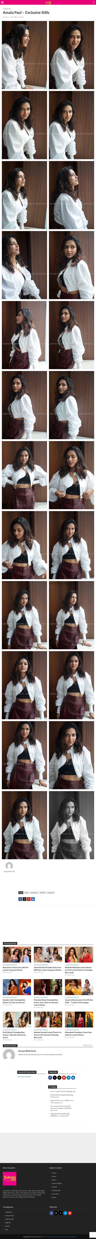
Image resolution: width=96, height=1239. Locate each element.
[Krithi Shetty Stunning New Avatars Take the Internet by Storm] (17, 1019)
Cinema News (9, 1215)
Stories (54, 1173)
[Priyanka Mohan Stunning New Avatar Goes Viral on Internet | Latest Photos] (48, 987)
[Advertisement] (55, 875)
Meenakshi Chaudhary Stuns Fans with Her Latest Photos (78, 1033)
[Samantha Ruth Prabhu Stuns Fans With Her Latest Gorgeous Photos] (48, 954)
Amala (26, 893)
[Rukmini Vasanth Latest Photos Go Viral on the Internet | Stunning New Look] (48, 1019)
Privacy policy (56, 1237)
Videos (54, 1176)
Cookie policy (66, 1237)
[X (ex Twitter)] (55, 1078)
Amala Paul (34, 893)
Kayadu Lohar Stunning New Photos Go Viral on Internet (14, 1001)
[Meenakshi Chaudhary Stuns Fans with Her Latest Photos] (79, 1019)
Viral (6, 1229)
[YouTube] (64, 1078)
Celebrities (7, 9)
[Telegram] (68, 1078)
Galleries (8, 1222)
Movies (7, 1226)
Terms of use (46, 1237)
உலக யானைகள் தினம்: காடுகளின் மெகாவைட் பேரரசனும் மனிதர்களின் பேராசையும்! (61, 1108)
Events (54, 1197)
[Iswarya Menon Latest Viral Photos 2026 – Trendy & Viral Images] (79, 987)
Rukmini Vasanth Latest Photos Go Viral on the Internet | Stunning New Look (47, 1034)
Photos (14, 965)
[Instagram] (59, 1078)
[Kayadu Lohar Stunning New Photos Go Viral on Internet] (17, 987)
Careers (73, 1237)
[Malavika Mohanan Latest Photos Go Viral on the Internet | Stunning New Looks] (79, 954)
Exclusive (42, 893)
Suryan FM (51, 893)
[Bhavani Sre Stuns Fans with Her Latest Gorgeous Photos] (17, 954)
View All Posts (88, 1045)
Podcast (54, 1187)
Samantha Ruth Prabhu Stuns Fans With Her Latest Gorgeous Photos (47, 968)
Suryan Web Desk (9, 871)
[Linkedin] (73, 1078)
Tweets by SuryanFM (24, 1077)
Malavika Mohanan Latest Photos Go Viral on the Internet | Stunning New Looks (78, 970)
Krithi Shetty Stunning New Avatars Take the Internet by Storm (14, 1034)
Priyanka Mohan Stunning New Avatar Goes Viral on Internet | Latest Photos (46, 1002)
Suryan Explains (57, 1183)
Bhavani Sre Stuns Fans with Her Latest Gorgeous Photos (15, 968)
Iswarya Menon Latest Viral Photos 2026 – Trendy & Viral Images (79, 1001)
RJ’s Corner (55, 1194)
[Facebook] (50, 1078)
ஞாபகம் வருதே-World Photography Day (62, 1091)
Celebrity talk (56, 1190)
